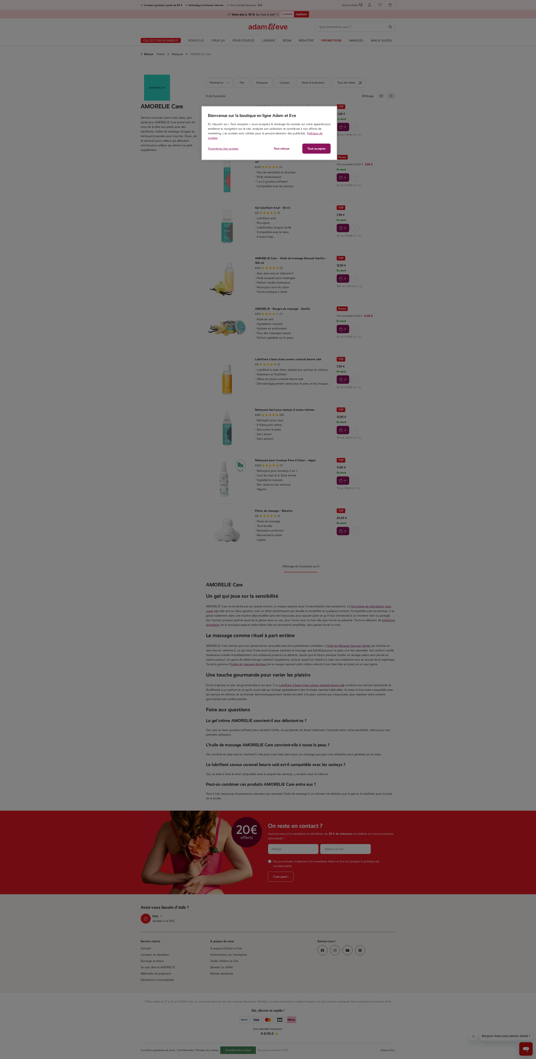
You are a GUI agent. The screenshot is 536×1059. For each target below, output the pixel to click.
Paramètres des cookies (223, 148)
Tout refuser (282, 148)
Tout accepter (316, 148)
